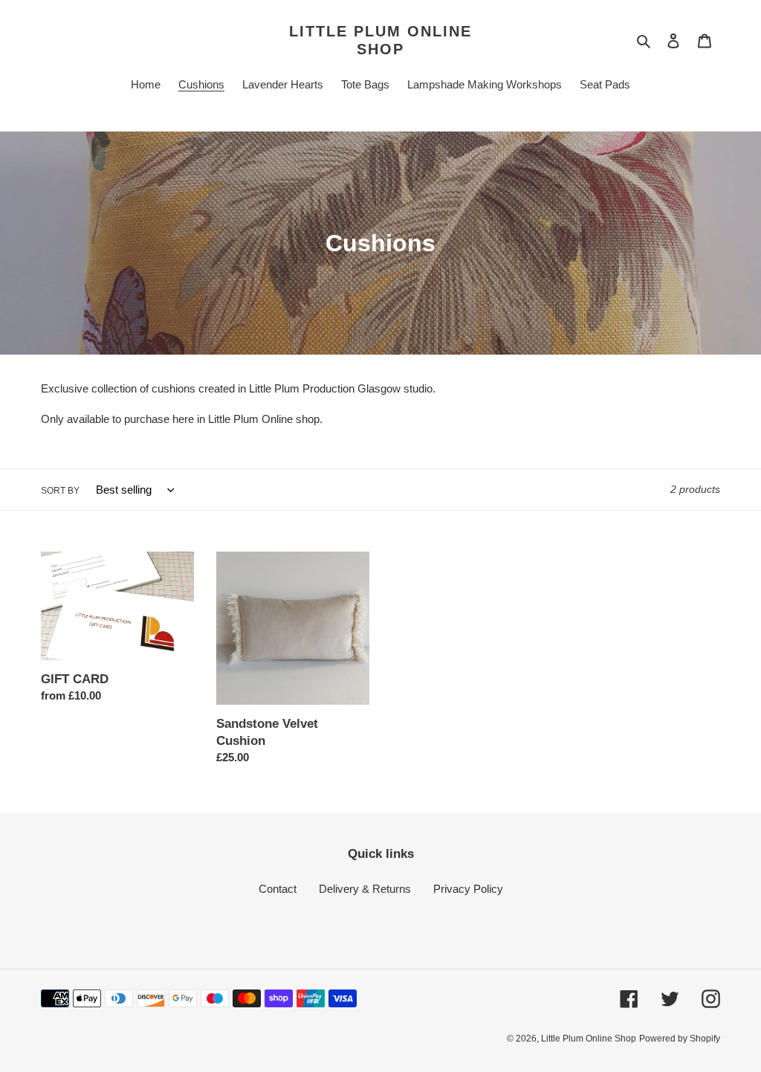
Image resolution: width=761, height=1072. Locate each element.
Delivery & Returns (365, 888)
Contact (278, 888)
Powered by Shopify (679, 1038)
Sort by (60, 490)
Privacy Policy (468, 888)
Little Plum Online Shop (380, 40)
